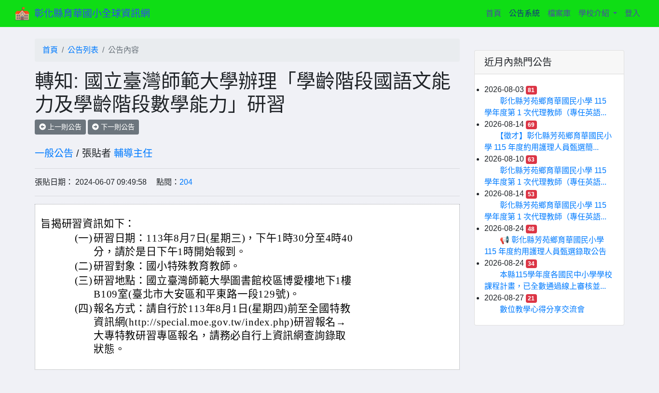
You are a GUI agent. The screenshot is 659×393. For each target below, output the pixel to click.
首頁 (495, 13)
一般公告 (54, 153)
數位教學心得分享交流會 (542, 309)
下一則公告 (117, 127)
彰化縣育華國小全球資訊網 (92, 13)
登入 (632, 13)
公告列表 (83, 50)
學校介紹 (594, 13)
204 (185, 182)
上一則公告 (64, 127)
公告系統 (524, 13)
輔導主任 (133, 153)
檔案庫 (559, 13)
